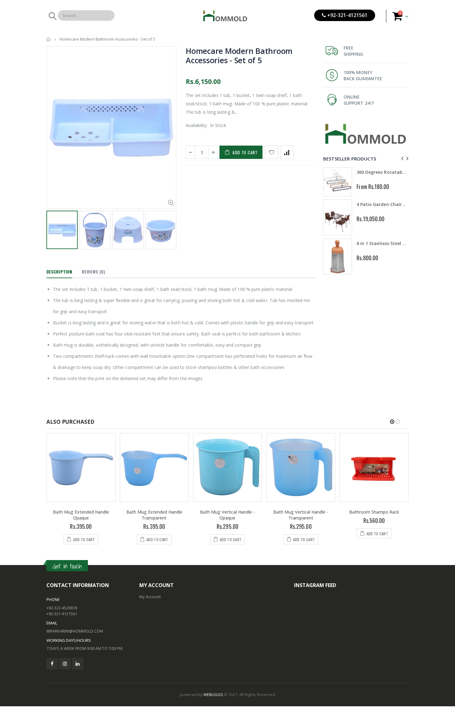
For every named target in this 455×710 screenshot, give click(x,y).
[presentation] (53, 228)
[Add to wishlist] (271, 152)
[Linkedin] (77, 663)
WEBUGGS (213, 694)
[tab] (59, 272)
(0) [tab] (93, 271)
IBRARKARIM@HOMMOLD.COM (74, 631)
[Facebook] (52, 663)
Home (48, 39)
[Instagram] (65, 663)
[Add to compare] (286, 152)
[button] (392, 421)
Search (52, 16)
